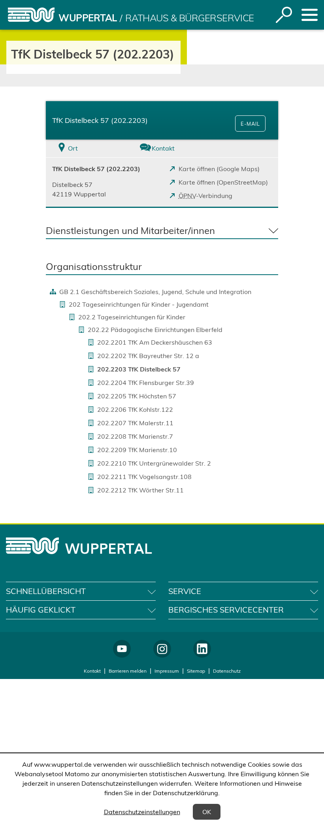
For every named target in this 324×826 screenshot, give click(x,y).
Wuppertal (87, 18)
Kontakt (92, 671)
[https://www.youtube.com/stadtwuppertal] (122, 648)
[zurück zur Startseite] (31, 15)
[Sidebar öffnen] (309, 15)
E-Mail (250, 124)
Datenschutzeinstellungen (142, 812)
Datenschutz (227, 671)
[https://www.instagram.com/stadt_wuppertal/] (162, 648)
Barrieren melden (128, 671)
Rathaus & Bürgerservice (189, 18)
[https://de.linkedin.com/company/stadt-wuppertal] (202, 648)
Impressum (166, 671)
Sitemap (196, 671)
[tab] (84, 148)
